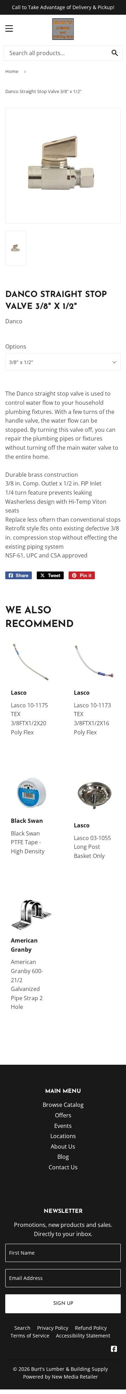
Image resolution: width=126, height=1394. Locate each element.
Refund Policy (91, 1327)
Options (15, 346)
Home (11, 71)
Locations (63, 1136)
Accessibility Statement (83, 1335)
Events (63, 1126)
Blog (63, 1157)
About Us (63, 1146)
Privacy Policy (52, 1327)
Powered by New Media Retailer (60, 1376)
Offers (63, 1115)
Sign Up (63, 1303)
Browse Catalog (63, 1105)
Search (22, 1327)
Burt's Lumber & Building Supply (69, 1369)
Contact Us (63, 1167)
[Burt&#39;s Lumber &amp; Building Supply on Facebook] (114, 1349)
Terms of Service (29, 1335)
